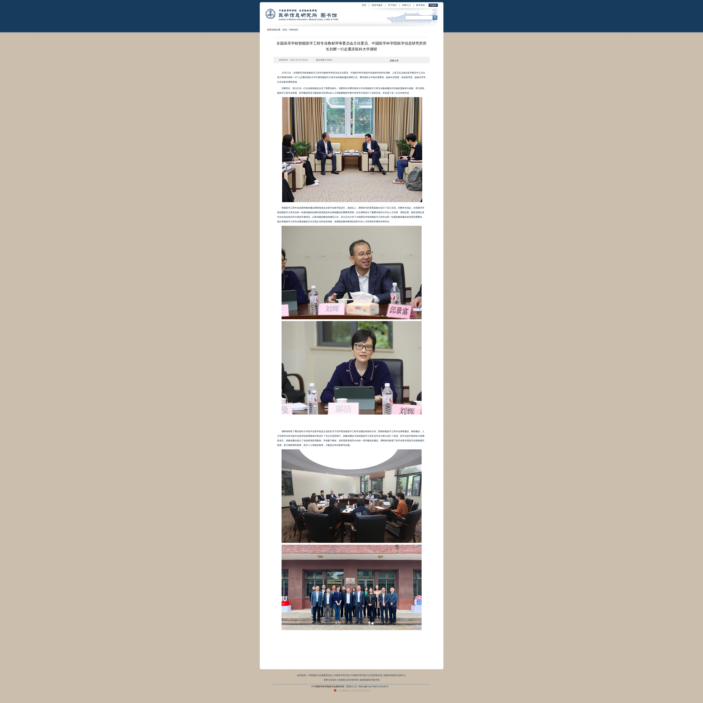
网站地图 (363, 686)
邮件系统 (420, 5)
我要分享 (394, 60)
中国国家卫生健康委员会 (320, 675)
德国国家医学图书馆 (370, 680)
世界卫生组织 (330, 680)
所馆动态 (293, 29)
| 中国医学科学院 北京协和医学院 (366, 675)
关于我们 (392, 5)
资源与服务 (377, 5)
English (433, 5)
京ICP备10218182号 (378, 686)
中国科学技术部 (341, 675)
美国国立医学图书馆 (348, 680)
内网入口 (406, 5)
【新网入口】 (351, 686)
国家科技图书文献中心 (395, 675)
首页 (364, 5)
